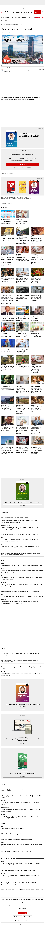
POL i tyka (3, 793)
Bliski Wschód (4, 664)
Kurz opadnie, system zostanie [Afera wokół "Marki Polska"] (18, 870)
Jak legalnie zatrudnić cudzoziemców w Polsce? (22, 773)
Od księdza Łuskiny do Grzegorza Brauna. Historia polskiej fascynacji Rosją (21, 845)
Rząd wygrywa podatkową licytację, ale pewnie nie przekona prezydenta (22, 889)
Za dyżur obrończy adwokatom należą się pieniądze (16, 851)
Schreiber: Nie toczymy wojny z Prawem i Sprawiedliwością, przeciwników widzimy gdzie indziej (18, 883)
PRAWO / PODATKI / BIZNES (22, 737)
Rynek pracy (3, 582)
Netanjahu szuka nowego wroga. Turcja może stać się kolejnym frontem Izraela (22, 667)
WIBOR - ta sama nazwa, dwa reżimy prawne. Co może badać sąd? (21, 335)
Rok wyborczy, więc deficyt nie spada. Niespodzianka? (17, 839)
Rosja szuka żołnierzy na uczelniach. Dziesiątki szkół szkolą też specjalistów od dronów (19, 660)
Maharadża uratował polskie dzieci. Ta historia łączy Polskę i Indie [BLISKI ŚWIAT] (20, 803)
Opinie (2, 826)
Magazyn (3, 671)
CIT (1, 575)
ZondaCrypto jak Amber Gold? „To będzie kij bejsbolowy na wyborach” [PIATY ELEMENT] (21, 789)
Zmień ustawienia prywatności (37, 899)
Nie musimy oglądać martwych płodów (12, 834)
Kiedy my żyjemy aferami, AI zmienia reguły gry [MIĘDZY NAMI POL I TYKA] (22, 796)
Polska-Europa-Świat (5, 807)
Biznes (4, 24)
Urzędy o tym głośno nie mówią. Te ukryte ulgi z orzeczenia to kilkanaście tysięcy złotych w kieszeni (19, 602)
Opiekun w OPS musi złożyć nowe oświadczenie (36, 318)
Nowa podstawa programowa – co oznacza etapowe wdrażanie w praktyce (22, 565)
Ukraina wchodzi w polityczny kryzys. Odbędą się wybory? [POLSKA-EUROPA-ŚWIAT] (21, 810)
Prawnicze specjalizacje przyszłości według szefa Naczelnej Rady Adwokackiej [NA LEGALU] (20, 817)
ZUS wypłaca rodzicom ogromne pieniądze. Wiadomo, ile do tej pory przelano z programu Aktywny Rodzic (21, 554)
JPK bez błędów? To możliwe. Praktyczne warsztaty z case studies (22, 503)
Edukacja (3, 589)
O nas (7, 899)
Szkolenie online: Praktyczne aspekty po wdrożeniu (27, 138)
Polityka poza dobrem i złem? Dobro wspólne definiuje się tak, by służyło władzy (20, 876)
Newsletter (32, 905)
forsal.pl (34, 8)
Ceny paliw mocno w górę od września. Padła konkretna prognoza (20, 534)
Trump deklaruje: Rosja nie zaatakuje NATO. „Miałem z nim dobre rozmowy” (20, 654)
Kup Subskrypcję (37, 12)
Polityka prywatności (27, 899)
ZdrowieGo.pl (27, 905)
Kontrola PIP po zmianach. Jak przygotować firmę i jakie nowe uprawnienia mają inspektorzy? (19, 521)
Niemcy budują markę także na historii (12, 828)
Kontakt (3, 899)
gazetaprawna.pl (21, 905)
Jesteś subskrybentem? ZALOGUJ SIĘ (22, 167)
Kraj (2, 537)
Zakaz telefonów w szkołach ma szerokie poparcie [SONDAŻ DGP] (20, 591)
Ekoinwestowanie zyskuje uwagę (6, 222)
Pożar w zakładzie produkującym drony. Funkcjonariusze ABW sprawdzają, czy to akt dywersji (19, 540)
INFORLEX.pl (16, 905)
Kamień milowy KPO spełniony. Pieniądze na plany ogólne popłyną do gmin (22, 351)
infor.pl (39, 8)
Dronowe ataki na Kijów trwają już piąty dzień (14, 517)
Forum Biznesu (40, 905)
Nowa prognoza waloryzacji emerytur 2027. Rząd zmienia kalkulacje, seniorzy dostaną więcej (36, 335)
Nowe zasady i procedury (22, 771)
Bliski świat (3, 800)
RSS (22, 902)
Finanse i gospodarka (9, 24)
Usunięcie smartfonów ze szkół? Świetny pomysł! (7, 335)
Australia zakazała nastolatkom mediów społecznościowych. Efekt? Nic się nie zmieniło (22, 674)
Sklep (43, 8)
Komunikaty (15, 899)
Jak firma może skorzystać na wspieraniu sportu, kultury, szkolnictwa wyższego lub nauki (21, 578)
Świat (2, 651)
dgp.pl (23, 8)
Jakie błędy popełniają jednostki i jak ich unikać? (29, 135)
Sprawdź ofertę (22, 164)
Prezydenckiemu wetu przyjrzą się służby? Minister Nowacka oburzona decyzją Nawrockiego (7, 351)
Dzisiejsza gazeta (5, 12)
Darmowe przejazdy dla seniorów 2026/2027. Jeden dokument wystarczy (22, 596)
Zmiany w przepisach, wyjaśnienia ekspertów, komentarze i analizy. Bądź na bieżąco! (22, 739)
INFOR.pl (11, 905)
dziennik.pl (29, 8)
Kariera (20, 899)
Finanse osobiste (19, 219)
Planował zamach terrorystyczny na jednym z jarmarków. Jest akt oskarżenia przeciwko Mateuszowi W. (20, 547)
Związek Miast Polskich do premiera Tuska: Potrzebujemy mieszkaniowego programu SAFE (7, 318)
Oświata (2, 563)
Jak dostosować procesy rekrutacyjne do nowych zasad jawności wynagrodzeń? (22, 705)
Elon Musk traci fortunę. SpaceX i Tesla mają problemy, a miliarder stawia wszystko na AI (20, 864)
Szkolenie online (22, 501)
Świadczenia (3, 551)
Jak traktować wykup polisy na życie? (22, 222)
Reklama (10, 899)
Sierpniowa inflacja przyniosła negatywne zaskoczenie (22, 318)
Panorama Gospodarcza (22, 908)
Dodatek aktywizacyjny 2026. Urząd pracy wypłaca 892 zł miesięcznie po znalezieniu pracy (21, 585)
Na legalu (3, 814)
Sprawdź (29, 143)
